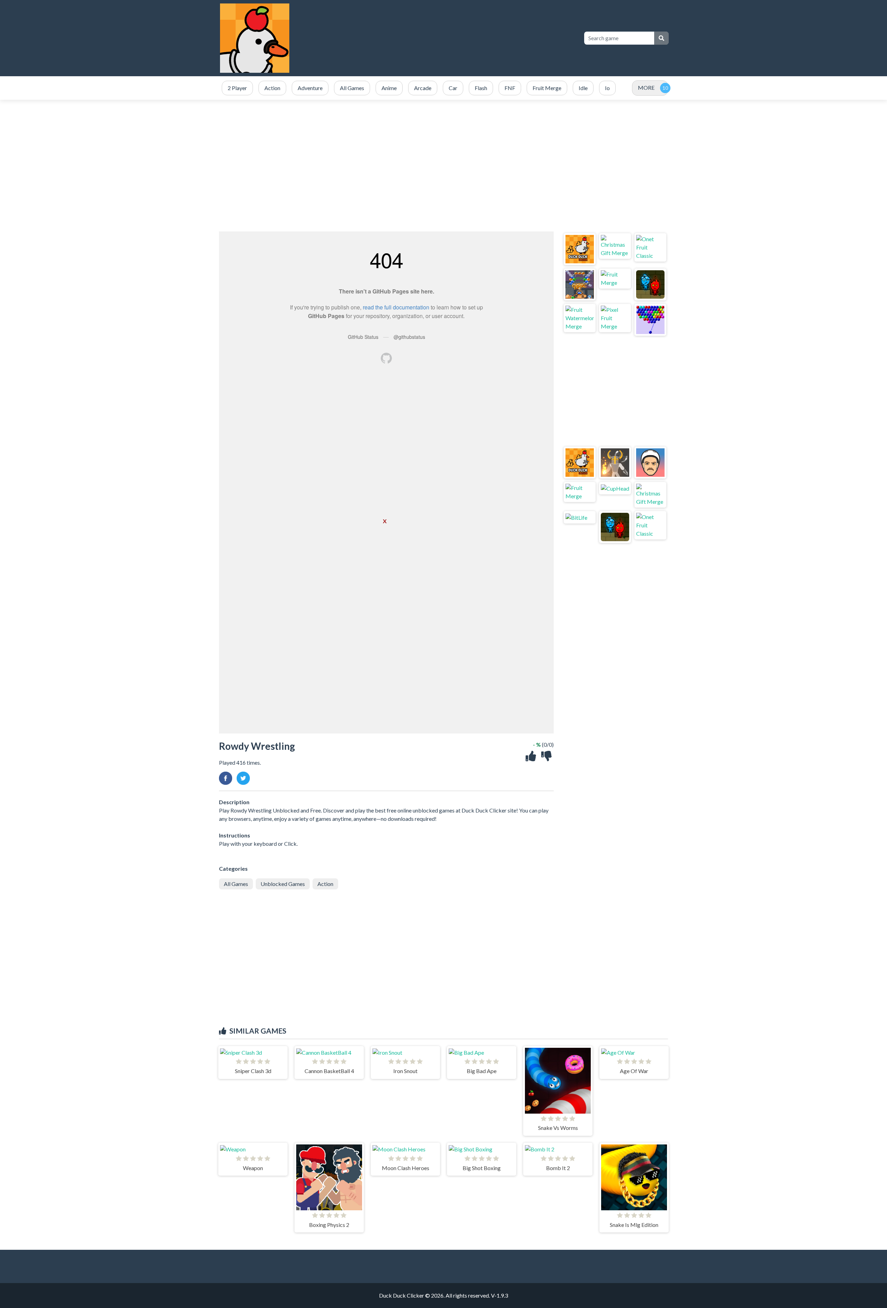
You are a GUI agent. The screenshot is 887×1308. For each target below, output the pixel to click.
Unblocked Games (283, 883)
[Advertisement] (443, 165)
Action (325, 883)
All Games (236, 883)
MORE (646, 87)
